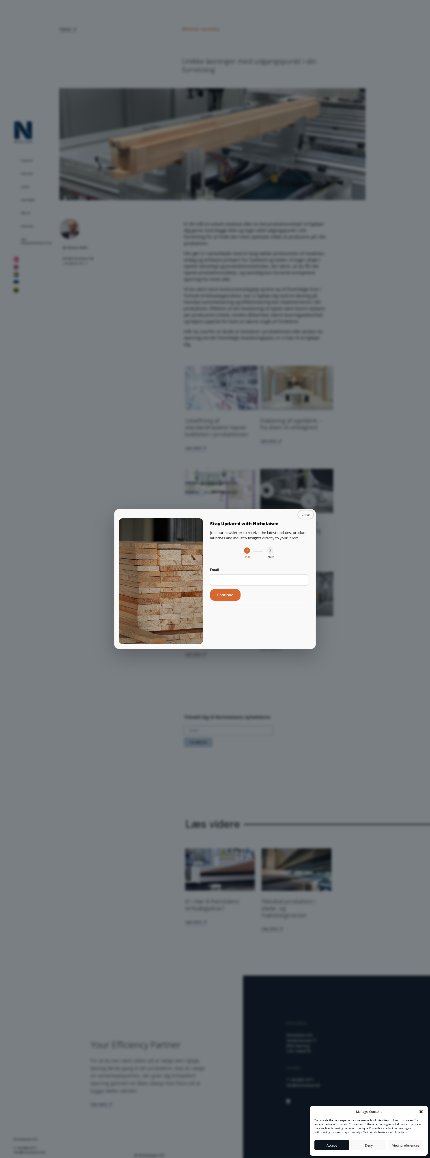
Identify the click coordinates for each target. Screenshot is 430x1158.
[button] (421, 1111)
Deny (369, 1145)
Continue (225, 594)
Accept (332, 1145)
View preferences (405, 1145)
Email (214, 569)
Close (306, 515)
